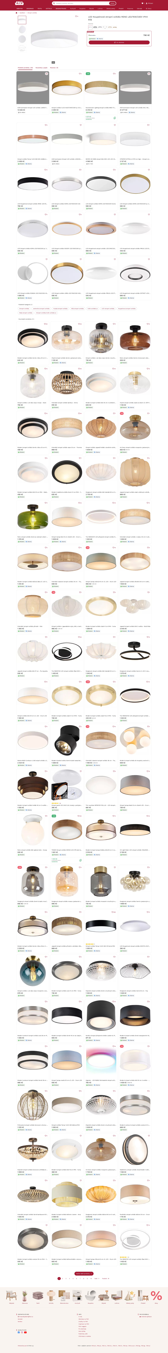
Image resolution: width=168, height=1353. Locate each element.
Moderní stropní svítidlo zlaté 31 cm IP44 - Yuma (67, 716)
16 (115, 1046)
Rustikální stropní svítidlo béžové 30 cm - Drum (135, 1214)
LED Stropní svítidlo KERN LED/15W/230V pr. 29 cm (136, 204)
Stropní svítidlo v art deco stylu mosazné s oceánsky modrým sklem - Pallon (41, 991)
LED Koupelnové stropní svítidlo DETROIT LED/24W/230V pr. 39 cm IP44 (142, 293)
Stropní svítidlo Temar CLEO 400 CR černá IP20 (100, 946)
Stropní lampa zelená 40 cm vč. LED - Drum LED (101, 581)
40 (149, 682)
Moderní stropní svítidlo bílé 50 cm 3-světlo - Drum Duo (137, 1080)
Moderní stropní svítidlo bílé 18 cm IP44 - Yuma (66, 1170)
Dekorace (25, 1303)
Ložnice (117, 1303)
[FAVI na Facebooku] (19, 1332)
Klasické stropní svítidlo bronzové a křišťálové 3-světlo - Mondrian (38, 1170)
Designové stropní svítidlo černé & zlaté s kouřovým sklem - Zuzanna (39, 901)
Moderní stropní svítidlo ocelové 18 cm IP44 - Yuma (33, 1259)
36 (81, 368)
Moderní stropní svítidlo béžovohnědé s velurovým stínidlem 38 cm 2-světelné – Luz (78, 1259)
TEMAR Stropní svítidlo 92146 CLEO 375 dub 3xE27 (67, 850)
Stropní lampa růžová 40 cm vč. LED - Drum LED (101, 1259)
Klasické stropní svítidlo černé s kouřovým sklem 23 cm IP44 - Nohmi (107, 1125)
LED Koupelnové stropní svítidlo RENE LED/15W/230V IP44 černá (38, 204)
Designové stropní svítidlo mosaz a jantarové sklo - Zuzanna (70, 901)
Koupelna (90, 1303)
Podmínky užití (83, 1333)
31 (149, 912)
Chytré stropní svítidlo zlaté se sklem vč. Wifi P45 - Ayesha (138, 403)
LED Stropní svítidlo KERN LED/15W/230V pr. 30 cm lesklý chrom (38, 248)
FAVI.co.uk (131, 1345)
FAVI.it (120, 1345)
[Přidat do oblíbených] (46, 73)
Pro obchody (82, 1329)
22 (81, 503)
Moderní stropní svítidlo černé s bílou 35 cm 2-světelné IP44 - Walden (39, 358)
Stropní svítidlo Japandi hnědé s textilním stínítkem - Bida (104, 447)
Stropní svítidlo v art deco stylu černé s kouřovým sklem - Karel (106, 358)
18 (115, 547)
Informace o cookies (85, 1336)
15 (77, 16)
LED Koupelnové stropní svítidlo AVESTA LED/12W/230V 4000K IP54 (141, 946)
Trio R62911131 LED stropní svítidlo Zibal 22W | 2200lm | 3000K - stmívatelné (143, 1259)
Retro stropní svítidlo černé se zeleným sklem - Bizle (34, 537)
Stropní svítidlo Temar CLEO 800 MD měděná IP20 (33, 159)
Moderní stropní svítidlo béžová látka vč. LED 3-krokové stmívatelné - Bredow (42, 581)
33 (115, 503)
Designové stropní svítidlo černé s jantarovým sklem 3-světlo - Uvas (141, 901)
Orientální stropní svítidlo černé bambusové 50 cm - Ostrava (36, 1214)
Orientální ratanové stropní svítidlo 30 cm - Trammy (68, 581)
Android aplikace (146, 1316)
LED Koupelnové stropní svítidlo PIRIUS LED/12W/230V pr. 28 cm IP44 (141, 248)
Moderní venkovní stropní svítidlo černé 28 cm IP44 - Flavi (36, 1080)
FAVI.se (125, 1345)
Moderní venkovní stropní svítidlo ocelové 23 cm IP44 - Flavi (139, 1125)
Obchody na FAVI (84, 1319)
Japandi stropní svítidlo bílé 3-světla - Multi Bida (135, 626)
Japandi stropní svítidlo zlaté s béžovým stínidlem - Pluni (137, 492)
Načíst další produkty (83, 1273)
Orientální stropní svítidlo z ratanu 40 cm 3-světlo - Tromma (139, 537)
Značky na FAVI (83, 1321)
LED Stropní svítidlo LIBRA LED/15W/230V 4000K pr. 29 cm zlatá (72, 293)
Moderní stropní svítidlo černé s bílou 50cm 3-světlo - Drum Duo (38, 946)
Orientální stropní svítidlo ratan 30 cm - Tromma (67, 447)
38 (46, 324)
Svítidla (51, 1303)
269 (114, 912)
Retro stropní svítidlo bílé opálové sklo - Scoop (32, 850)
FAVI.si (148, 1345)
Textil (37, 1303)
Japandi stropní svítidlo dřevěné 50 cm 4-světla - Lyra (137, 581)
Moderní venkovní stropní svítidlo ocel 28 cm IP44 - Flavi (35, 1035)
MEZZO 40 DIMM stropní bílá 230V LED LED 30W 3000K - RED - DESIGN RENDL (111, 159)
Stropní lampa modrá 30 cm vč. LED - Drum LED (67, 1080)
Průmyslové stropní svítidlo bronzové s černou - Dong (34, 1125)
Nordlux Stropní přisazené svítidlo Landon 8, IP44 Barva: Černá (105, 1035)
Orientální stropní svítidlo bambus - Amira (65, 403)
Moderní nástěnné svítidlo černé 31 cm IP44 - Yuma (67, 492)
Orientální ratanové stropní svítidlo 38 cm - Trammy (102, 760)
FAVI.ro (104, 1345)
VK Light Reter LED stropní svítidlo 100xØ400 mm (135, 850)
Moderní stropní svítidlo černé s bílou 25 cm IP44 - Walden (36, 447)
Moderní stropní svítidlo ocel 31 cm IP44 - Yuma (66, 991)
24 (81, 413)
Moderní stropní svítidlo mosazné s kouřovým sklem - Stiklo (104, 901)
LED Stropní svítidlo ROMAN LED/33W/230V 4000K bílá (35, 293)
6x (60, 803)
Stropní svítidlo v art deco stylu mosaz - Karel (32, 403)
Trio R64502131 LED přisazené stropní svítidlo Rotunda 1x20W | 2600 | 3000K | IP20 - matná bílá (115, 537)
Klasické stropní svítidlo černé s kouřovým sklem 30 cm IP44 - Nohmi (107, 991)
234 (80, 816)
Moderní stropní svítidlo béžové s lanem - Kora (66, 1214)
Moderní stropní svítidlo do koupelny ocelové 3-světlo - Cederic (140, 760)
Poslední (104, 1278)
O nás (80, 1316)
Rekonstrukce (64, 1303)
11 (115, 324)
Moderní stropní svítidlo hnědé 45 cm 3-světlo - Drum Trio (36, 805)
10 (46, 682)
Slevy (156, 1303)
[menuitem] (20, 9)
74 (149, 1225)
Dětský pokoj (130, 1303)
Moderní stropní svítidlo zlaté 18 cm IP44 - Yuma (101, 716)
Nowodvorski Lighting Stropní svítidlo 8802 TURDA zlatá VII (104, 107)
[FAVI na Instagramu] (22, 1332)
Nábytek (11, 1303)
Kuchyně (77, 1303)
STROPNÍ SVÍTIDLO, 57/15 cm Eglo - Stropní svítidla (136, 159)
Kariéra (20, 1321)
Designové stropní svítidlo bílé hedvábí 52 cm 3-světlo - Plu (104, 671)
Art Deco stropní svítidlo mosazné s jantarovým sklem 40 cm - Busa (107, 1170)
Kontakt (20, 1319)
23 (115, 1001)
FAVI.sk (94, 1345)
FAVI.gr (143, 1345)
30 (115, 368)
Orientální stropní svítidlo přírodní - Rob (30, 626)
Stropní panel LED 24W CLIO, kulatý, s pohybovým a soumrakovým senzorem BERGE (78, 805)
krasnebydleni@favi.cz (26, 1316)
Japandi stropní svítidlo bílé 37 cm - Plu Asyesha (33, 671)
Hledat (112, 3)
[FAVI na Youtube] (25, 1332)
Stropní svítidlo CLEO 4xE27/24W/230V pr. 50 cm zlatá (68, 107)
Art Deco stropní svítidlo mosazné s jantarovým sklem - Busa (139, 447)
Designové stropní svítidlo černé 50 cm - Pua (134, 991)
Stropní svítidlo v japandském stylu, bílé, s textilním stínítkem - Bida (73, 626)
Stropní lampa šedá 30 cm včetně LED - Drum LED (136, 805)
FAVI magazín (82, 1326)
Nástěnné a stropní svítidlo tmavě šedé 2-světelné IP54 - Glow (139, 1170)
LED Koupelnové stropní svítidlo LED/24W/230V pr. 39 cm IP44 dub (106, 248)
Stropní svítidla (32, 13)
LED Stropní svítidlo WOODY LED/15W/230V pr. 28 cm (68, 248)
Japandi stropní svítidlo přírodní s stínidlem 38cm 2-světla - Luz (72, 946)
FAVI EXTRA (82, 1331)
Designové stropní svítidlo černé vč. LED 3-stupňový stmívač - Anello (141, 671)
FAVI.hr (115, 1345)
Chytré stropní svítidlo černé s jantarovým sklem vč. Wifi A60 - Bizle (73, 358)
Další (95, 1278)
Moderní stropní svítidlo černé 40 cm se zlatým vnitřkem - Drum (72, 1035)
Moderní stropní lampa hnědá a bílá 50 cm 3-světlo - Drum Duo (105, 850)
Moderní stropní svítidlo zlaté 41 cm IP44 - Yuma (101, 626)
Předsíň (143, 1303)
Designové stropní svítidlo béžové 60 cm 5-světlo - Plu (103, 1214)
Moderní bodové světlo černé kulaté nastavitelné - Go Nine (70, 760)
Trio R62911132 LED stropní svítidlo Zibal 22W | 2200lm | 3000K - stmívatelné (75, 671)
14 (149, 503)
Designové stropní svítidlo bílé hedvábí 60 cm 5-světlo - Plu (104, 492)
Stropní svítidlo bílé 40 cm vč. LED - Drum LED (32, 716)
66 (81, 637)
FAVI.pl (99, 1345)
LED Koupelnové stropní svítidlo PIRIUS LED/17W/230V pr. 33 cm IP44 (107, 293)
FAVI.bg (138, 1345)
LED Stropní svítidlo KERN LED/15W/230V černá (100, 204)
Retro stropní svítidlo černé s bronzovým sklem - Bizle (137, 358)
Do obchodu (120, 42)
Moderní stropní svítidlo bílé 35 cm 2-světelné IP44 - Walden (105, 403)
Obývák (104, 1303)
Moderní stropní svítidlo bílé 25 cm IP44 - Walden (33, 492)
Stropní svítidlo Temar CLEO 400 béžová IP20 (66, 1125)
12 (46, 169)
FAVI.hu (109, 1345)
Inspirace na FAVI (84, 1324)
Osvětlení (22, 13)
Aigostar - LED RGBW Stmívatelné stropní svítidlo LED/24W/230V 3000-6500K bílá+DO (113, 1080)
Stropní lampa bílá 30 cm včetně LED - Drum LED (67, 537)
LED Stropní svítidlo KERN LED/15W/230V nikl (66, 204)
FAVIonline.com (22, 1345)
